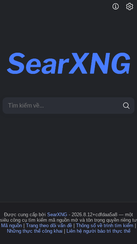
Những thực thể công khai (34, 231)
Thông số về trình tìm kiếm (104, 225)
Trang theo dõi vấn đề (49, 225)
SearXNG (57, 214)
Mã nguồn (11, 225)
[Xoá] (113, 105)
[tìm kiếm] (126, 105)
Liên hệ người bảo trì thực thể (98, 231)
